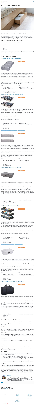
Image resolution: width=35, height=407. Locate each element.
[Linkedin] (2, 382)
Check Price (21, 61)
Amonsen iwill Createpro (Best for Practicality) (11, 167)
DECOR (17, 395)
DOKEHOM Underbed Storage (9, 366)
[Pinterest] (7, 403)
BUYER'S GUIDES (17, 401)
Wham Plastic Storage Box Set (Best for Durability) (12, 244)
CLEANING (17, 394)
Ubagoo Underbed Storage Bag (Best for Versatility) (12, 281)
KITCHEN (17, 399)
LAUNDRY (17, 400)
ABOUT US (29, 394)
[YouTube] (6, 403)
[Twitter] (5, 403)
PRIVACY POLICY (29, 395)
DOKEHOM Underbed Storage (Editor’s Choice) (11, 58)
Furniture (2, 7)
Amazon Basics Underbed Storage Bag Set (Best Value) (13, 130)
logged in (6, 388)
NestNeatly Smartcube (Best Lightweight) (10, 205)
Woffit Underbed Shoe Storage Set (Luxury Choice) (12, 94)
